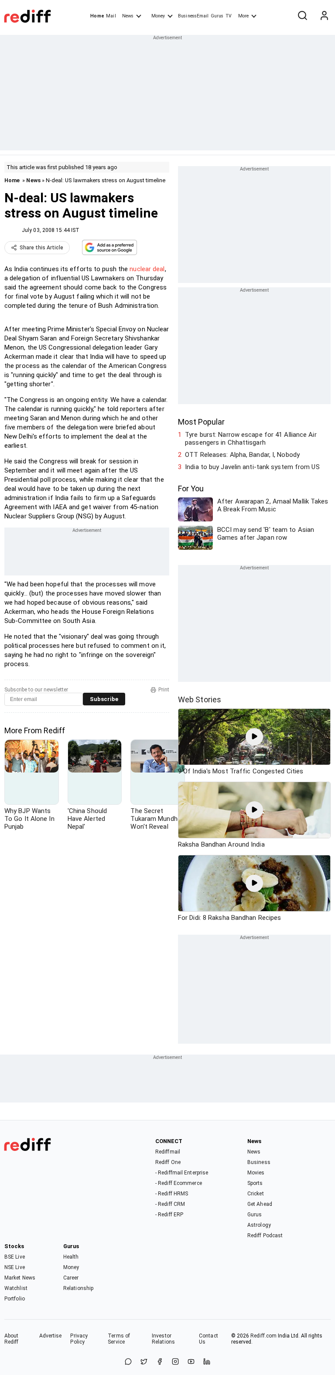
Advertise (50, 1336)
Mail (111, 16)
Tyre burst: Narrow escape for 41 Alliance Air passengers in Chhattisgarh (251, 438)
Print (163, 690)
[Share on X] (143, 1362)
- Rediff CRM (170, 1204)
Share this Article (41, 248)
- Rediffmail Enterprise (181, 1173)
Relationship (78, 1288)
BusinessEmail (193, 16)
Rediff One (168, 1162)
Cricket (255, 1194)
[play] (254, 736)
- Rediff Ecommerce (178, 1183)
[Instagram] (175, 1362)
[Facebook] (159, 1362)
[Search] (302, 16)
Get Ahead (259, 1204)
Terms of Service (119, 1339)
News (127, 16)
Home (97, 16)
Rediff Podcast (265, 1235)
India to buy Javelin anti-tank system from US (252, 467)
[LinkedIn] (206, 1362)
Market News (19, 1278)
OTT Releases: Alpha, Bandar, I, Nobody (242, 455)
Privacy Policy (79, 1339)
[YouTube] (191, 1362)
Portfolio (14, 1299)
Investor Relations (163, 1339)
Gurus (217, 16)
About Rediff (11, 1339)
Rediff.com (263, 1336)
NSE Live (14, 1267)
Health (71, 1257)
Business (258, 1162)
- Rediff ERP (169, 1215)
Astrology (259, 1225)
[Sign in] (324, 16)
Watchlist (15, 1288)
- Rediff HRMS (171, 1194)
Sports (255, 1183)
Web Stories (199, 699)
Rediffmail (167, 1152)
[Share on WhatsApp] (128, 1362)
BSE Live (14, 1257)
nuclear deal (147, 269)
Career (71, 1278)
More (243, 16)
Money (158, 16)
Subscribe (104, 699)
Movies (256, 1173)
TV (229, 16)
